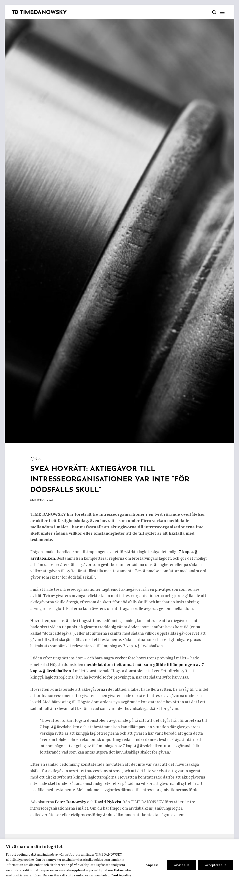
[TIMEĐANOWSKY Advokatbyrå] (39, 12)
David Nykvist (108, 801)
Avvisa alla (182, 865)
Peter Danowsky (70, 801)
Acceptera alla (215, 865)
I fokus (36, 458)
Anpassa (152, 865)
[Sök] (213, 12)
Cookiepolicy (120, 875)
